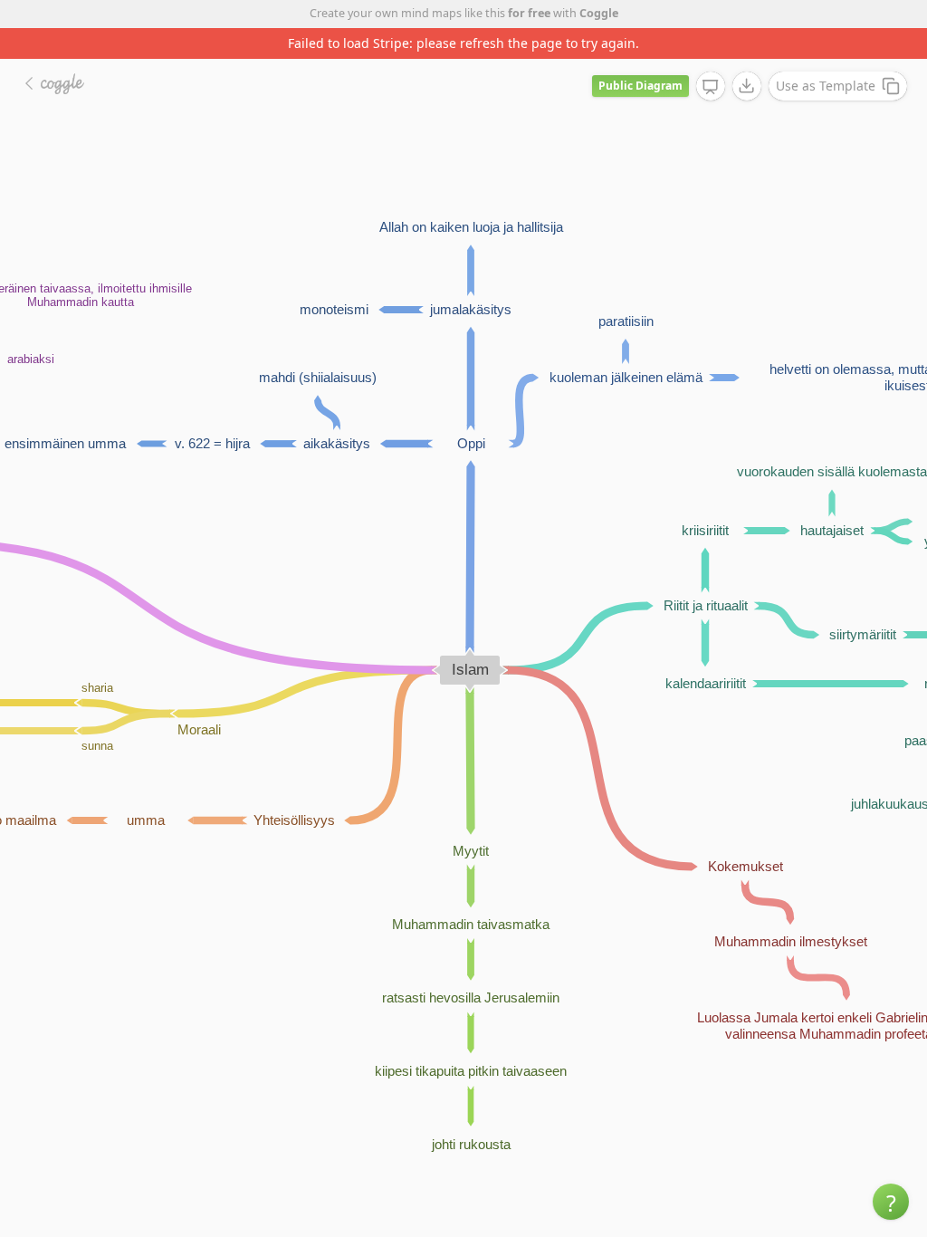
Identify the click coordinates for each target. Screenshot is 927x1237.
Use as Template (825, 85)
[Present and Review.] (710, 86)
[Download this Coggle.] (746, 86)
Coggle (598, 13)
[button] (891, 1202)
